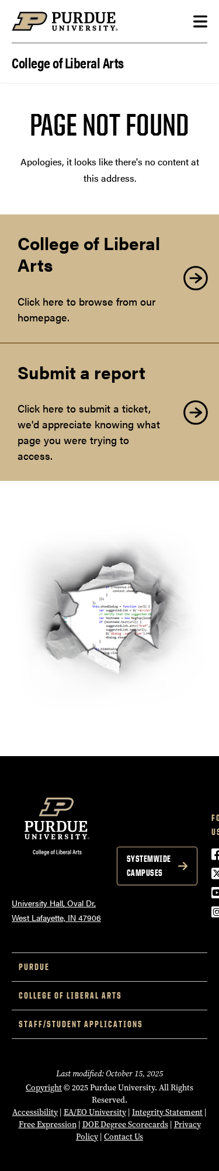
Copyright (44, 1087)
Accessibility (35, 1112)
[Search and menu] (200, 22)
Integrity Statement (167, 1112)
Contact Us (123, 1136)
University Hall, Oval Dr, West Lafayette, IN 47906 (56, 910)
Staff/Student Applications (81, 1024)
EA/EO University (95, 1112)
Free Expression (48, 1124)
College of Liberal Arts (68, 61)
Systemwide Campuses (149, 865)
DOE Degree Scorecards (125, 1124)
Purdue (34, 966)
